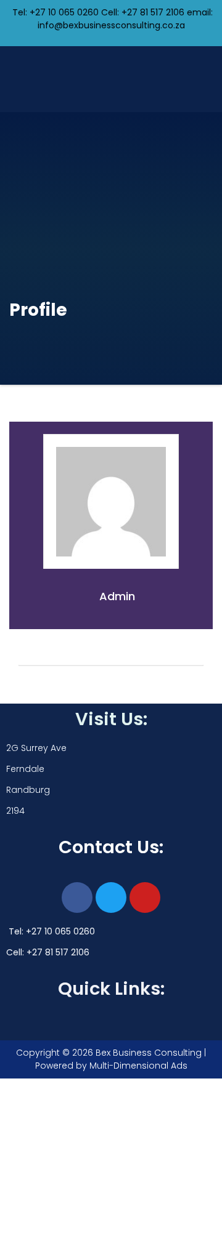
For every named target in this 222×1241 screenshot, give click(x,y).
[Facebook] (77, 897)
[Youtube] (145, 897)
